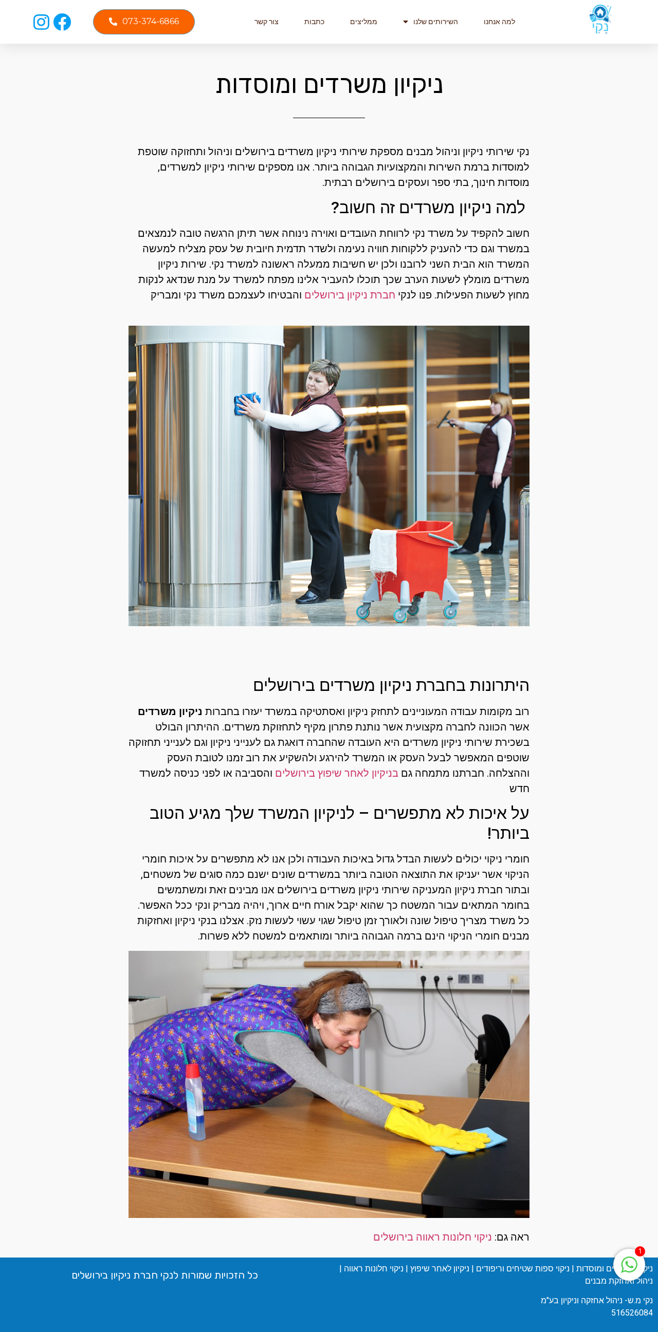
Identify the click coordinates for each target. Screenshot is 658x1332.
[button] (144, 21)
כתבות (314, 21)
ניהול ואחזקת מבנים (619, 1281)
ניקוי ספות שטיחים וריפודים (523, 1268)
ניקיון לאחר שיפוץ (439, 1268)
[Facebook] (62, 22)
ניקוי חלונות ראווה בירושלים (432, 1237)
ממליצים (363, 21)
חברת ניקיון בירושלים (349, 295)
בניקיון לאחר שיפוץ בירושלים (336, 773)
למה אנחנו (499, 21)
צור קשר (266, 21)
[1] (629, 1270)
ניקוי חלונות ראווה (374, 1268)
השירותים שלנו (435, 21)
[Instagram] (41, 22)
